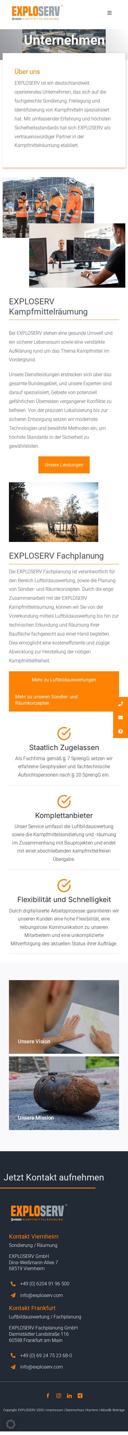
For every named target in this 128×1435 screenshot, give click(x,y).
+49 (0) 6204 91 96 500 (44, 1284)
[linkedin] (69, 1395)
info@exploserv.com (41, 1295)
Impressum (54, 1410)
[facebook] (48, 1395)
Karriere (92, 1410)
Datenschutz (74, 1410)
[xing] (80, 1395)
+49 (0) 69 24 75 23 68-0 (46, 1355)
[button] (10, 1424)
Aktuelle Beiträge (112, 1410)
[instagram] (58, 1395)
